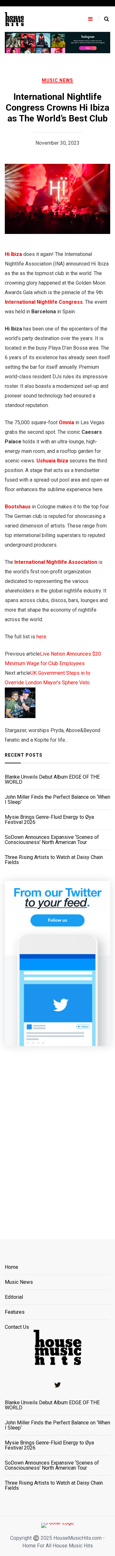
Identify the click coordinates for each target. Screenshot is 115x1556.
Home (11, 1267)
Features (15, 1312)
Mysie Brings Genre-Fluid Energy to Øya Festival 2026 (49, 820)
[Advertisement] (57, 1134)
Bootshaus (18, 507)
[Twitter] (57, 1385)
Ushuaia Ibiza (52, 461)
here (41, 637)
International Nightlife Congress (44, 302)
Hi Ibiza (14, 254)
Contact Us (17, 1327)
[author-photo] (20, 702)
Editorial (14, 1297)
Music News (57, 80)
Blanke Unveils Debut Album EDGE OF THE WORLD (52, 779)
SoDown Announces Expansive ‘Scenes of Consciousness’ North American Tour (52, 840)
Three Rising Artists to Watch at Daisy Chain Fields (54, 860)
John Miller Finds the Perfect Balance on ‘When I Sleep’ (57, 800)
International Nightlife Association (55, 562)
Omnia (66, 422)
